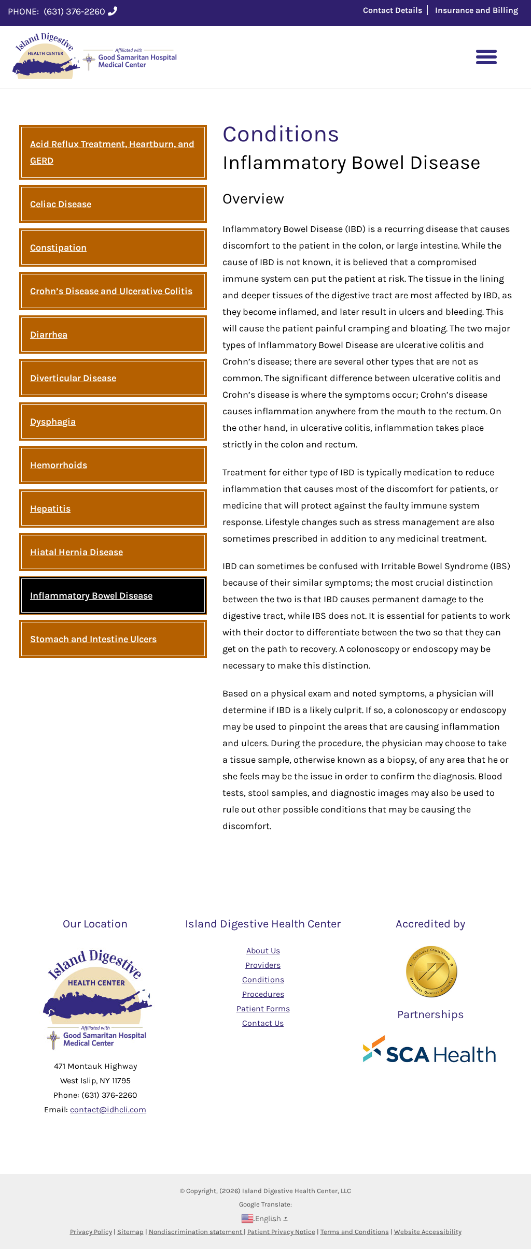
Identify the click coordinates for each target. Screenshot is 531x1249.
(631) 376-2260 (74, 11)
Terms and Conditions (354, 1232)
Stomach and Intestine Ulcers (93, 639)
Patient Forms (263, 1008)
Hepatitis (50, 508)
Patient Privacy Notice (281, 1232)
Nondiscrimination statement (196, 1232)
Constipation (58, 247)
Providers (263, 965)
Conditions (263, 979)
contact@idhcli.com (108, 1109)
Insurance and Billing (476, 10)
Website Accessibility (428, 1232)
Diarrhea (48, 334)
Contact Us (263, 1023)
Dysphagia (53, 421)
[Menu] (486, 57)
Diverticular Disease (73, 378)
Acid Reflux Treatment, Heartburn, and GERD (112, 152)
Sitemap (130, 1232)
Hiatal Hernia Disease (76, 552)
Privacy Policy (91, 1232)
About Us (263, 950)
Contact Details (392, 10)
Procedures (263, 994)
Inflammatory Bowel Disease (91, 595)
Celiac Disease (60, 204)
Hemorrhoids (58, 465)
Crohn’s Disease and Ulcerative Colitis (111, 291)
